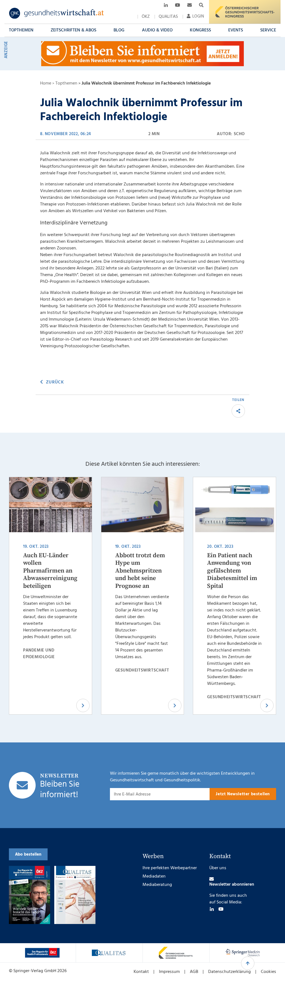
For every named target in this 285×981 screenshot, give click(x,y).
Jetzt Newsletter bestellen (243, 794)
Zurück (55, 382)
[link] (56, 13)
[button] (21, 30)
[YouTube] (221, 909)
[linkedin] (211, 909)
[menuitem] (146, 17)
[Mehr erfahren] (42, 952)
